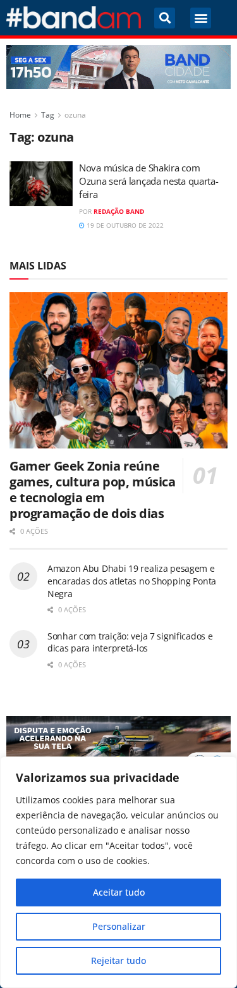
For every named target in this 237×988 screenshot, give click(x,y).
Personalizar (118, 926)
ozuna (75, 114)
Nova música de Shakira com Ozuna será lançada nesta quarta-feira (148, 181)
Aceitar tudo (119, 892)
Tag (47, 114)
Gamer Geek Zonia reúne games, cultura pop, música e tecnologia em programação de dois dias (92, 489)
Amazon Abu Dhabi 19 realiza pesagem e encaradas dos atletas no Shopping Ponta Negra (131, 580)
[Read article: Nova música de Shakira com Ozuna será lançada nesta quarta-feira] (41, 184)
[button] (164, 18)
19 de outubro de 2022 (124, 225)
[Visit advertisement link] (118, 67)
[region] (118, 872)
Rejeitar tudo (118, 960)
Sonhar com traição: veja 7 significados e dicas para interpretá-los (130, 642)
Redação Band (119, 211)
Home (20, 114)
